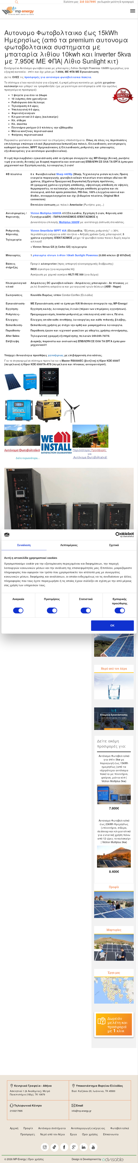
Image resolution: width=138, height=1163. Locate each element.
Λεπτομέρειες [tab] (69, 545)
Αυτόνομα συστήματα (52, 1128)
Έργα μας (114, 972)
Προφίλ (114, 887)
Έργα (73, 1134)
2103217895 (16, 1110)
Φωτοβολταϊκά (119, 1128)
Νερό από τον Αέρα (114, 668)
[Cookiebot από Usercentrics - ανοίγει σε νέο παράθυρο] (118, 534)
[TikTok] (54, 1147)
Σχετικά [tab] (114, 545)
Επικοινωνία (111, 1134)
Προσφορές (27, 1134)
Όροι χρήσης (90, 1134)
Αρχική (14, 1128)
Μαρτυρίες (114, 930)
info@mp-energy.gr (81, 1110)
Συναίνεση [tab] (24, 545)
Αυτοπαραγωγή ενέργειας (88, 1128)
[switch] (52, 610)
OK (112, 625)
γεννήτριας (56, 355)
